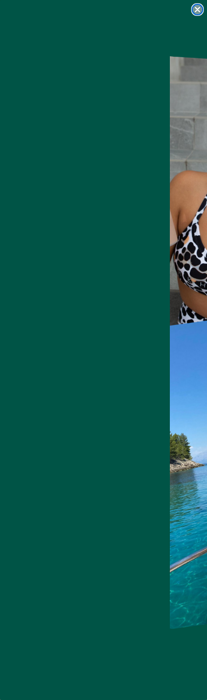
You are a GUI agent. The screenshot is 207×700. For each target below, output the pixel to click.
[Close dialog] (197, 9)
